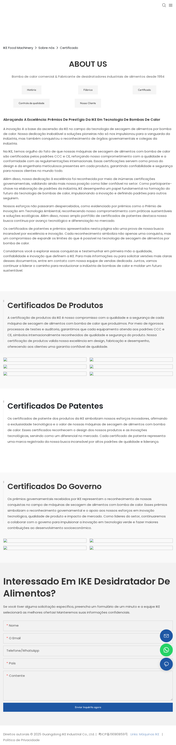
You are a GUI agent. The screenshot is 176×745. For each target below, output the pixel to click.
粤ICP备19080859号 (113, 734)
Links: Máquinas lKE (145, 734)
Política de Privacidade (21, 740)
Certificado (69, 47)
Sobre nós (46, 47)
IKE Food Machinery (18, 47)
